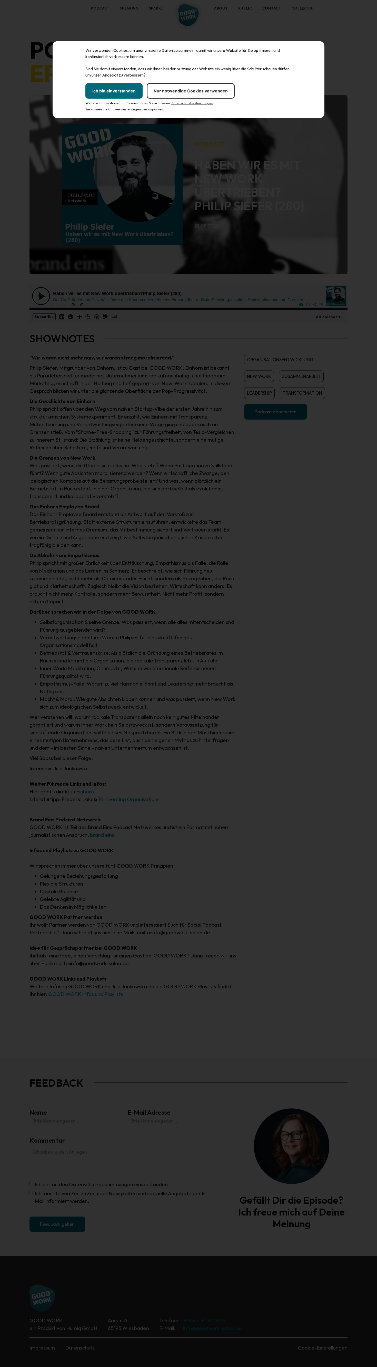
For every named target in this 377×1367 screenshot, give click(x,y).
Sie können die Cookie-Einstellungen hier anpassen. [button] (124, 109)
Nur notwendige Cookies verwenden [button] (191, 90)
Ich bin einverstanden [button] (114, 90)
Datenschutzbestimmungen (192, 103)
